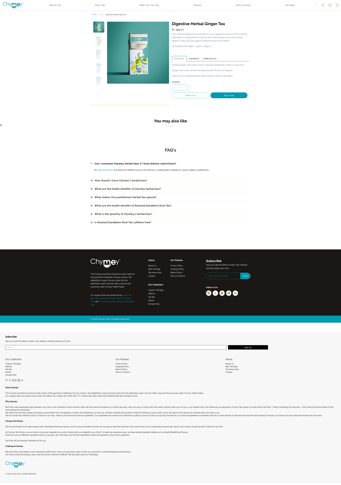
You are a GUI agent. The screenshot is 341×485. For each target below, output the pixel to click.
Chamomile (104, 301)
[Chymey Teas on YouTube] (22, 381)
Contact (151, 276)
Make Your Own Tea (149, 5)
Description (179, 58)
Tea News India (154, 272)
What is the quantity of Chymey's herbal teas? (123, 214)
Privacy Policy (176, 266)
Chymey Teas (16, 474)
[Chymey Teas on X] (19, 381)
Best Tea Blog (154, 269)
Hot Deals (290, 5)
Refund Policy (176, 272)
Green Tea (127, 295)
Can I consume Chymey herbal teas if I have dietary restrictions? (135, 163)
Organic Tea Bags (156, 290)
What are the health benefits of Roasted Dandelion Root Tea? (133, 205)
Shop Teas (100, 5)
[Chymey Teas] (13, 5)
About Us (152, 266)
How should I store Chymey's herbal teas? (121, 180)
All (101, 14)
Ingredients (194, 58)
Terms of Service (177, 276)
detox (189, 34)
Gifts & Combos (243, 5)
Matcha (151, 293)
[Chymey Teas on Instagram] (12, 381)
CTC (122, 298)
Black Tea (95, 298)
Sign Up (248, 347)
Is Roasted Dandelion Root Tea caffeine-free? (123, 222)
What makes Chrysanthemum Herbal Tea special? (126, 197)
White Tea (115, 298)
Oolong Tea (105, 298)
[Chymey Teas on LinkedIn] (16, 381)
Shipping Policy (177, 269)
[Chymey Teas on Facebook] (9, 381)
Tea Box (151, 297)
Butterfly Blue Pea (117, 301)
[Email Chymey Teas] (6, 381)
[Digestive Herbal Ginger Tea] (138, 53)
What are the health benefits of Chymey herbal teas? (128, 188)
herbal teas (107, 170)
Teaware (197, 5)
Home (94, 14)
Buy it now (229, 95)
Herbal (151, 300)
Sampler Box (153, 304)
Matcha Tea (55, 5)
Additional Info (210, 58)
